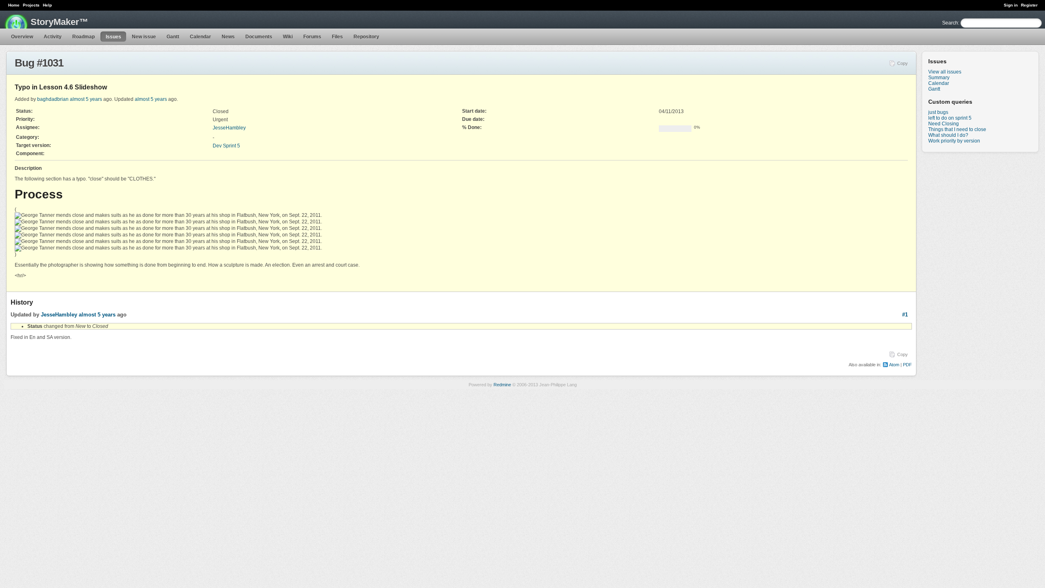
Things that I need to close (957, 129)
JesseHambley (229, 128)
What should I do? (948, 135)
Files (337, 37)
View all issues (944, 72)
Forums (312, 37)
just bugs (938, 112)
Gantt (173, 37)
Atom (894, 364)
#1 (905, 315)
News (228, 37)
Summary (938, 77)
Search (950, 23)
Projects (31, 5)
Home (14, 5)
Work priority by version (954, 141)
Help (47, 5)
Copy (902, 63)
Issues (113, 37)
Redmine (502, 384)
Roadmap (83, 37)
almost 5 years (86, 99)
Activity (53, 37)
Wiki (288, 37)
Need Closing (943, 124)
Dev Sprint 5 (226, 146)
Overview (22, 37)
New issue (144, 37)
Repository (366, 37)
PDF (907, 364)
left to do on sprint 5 (950, 118)
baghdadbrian (53, 99)
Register (1029, 5)
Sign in (1011, 5)
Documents (258, 37)
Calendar (200, 37)
